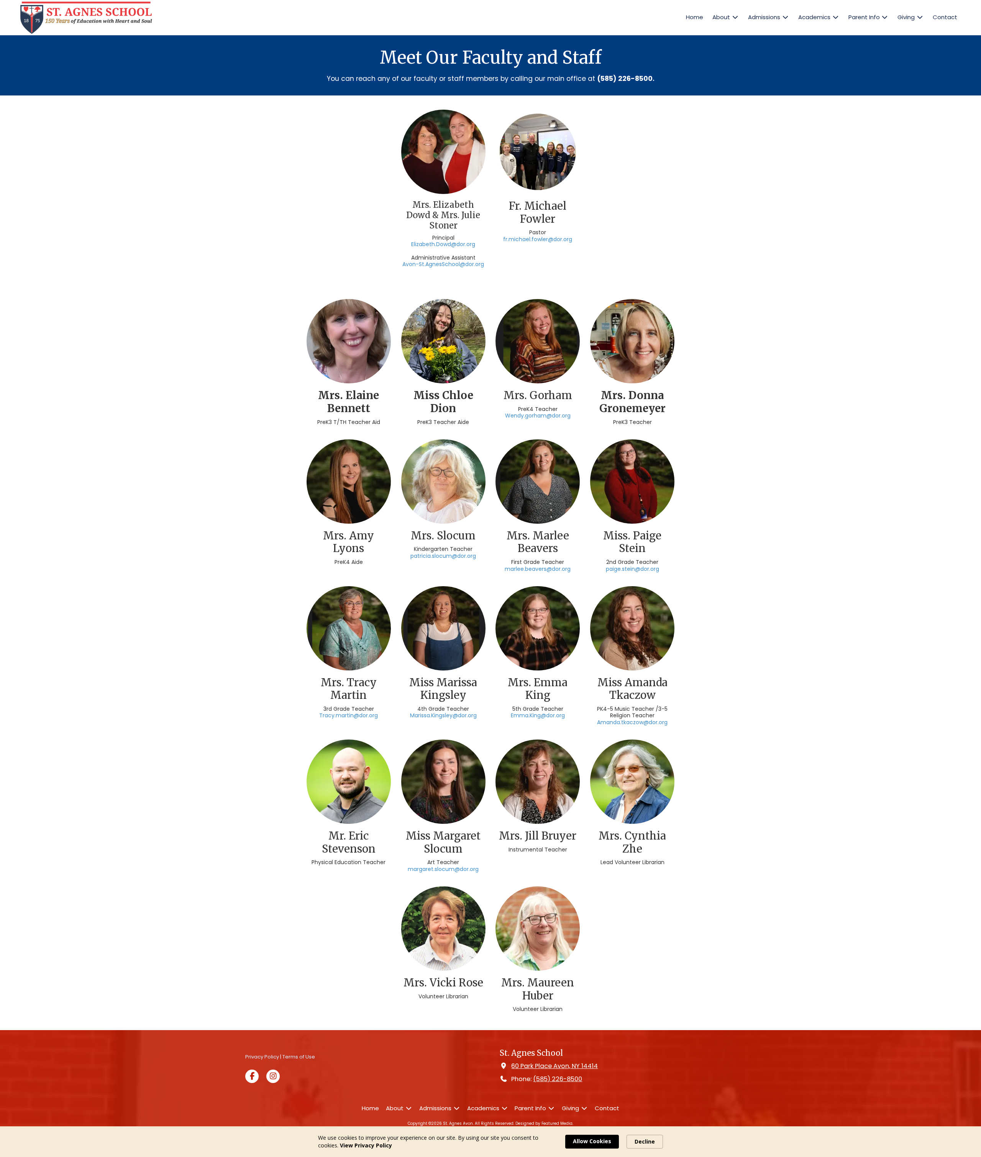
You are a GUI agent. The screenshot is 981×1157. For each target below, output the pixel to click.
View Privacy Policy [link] (366, 1145)
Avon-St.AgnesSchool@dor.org (443, 264)
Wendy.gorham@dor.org (538, 415)
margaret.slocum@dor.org (443, 869)
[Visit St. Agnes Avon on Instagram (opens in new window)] (273, 1076)
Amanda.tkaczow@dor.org (632, 722)
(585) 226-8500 (557, 1079)
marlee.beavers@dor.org (538, 569)
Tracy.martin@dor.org (348, 715)
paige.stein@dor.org (632, 569)
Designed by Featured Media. (544, 1123)
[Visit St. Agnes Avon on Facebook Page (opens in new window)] (252, 1076)
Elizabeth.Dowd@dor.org (443, 244)
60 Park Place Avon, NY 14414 (554, 1066)
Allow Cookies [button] (592, 1141)
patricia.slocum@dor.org (443, 556)
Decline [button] (645, 1141)
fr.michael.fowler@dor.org (537, 239)
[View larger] (443, 341)
